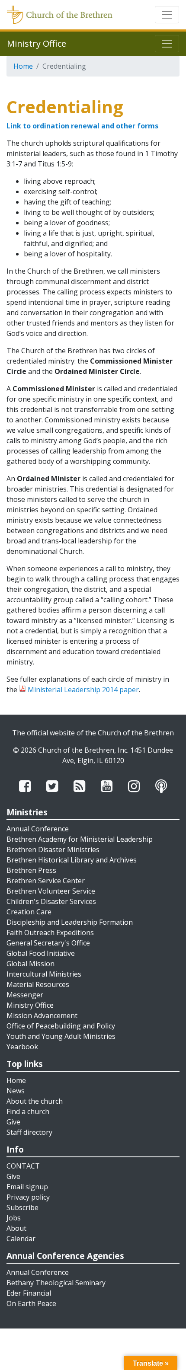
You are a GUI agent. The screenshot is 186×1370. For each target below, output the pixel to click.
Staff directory (29, 1132)
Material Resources (37, 984)
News (15, 1090)
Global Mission (30, 963)
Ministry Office (30, 1005)
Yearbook (22, 1046)
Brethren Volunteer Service (50, 891)
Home (23, 66)
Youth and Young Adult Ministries (60, 1036)
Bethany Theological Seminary (56, 1282)
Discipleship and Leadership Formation (69, 922)
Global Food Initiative (40, 953)
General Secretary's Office (48, 943)
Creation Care (28, 912)
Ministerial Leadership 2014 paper (83, 689)
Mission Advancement (41, 1015)
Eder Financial (28, 1293)
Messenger (24, 995)
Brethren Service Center (45, 880)
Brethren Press (31, 870)
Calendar (20, 1238)
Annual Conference (37, 828)
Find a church (27, 1111)
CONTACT (23, 1166)
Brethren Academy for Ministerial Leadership (79, 839)
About (16, 1228)
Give (13, 1122)
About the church (34, 1101)
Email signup (27, 1186)
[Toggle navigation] (167, 14)
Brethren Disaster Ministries (52, 849)
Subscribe (22, 1207)
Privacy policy (28, 1197)
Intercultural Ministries (43, 974)
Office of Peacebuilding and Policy (60, 1026)
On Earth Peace (31, 1303)
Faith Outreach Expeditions (50, 932)
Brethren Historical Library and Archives (71, 860)
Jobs (13, 1218)
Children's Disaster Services (51, 901)
